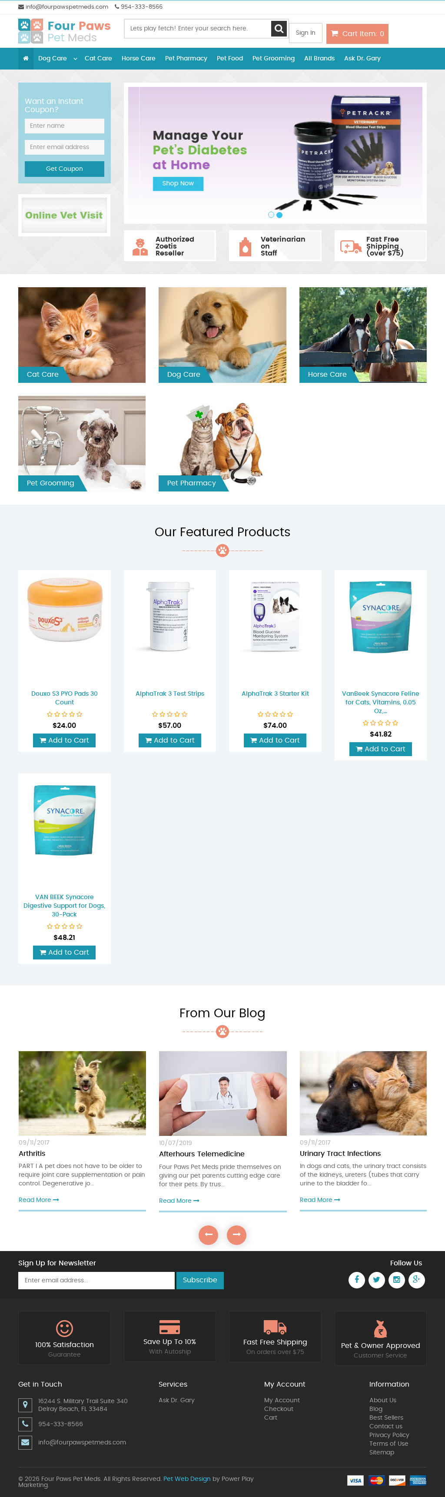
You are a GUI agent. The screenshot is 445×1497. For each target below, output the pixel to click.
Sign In (305, 33)
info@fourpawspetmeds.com (66, 7)
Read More (36, 1200)
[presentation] (208, 1235)
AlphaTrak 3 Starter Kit (275, 694)
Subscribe (200, 1280)
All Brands (319, 59)
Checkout (278, 1409)
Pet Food (230, 59)
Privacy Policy (389, 1435)
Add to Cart (67, 740)
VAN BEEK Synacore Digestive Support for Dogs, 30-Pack (64, 906)
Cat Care (98, 59)
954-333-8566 (141, 7)
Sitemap (381, 1453)
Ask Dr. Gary (362, 59)
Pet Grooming (273, 59)
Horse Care (139, 59)
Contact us (385, 1427)
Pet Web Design (187, 1479)
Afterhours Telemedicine (202, 1154)
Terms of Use (388, 1444)
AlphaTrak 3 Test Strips (170, 694)
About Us (382, 1400)
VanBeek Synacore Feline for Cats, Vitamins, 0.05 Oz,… (380, 702)
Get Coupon (64, 169)
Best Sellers (386, 1418)
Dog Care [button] (52, 59)
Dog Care (183, 374)
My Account (282, 1400)
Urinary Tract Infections (340, 1153)
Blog (375, 1409)
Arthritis (32, 1153)
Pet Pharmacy (186, 59)
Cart (270, 1418)
